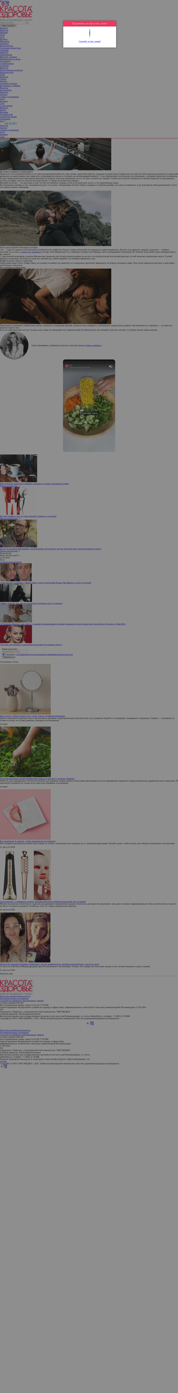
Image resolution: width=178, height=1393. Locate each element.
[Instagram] (89, 37)
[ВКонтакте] (89, 35)
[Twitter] (89, 30)
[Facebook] (89, 32)
